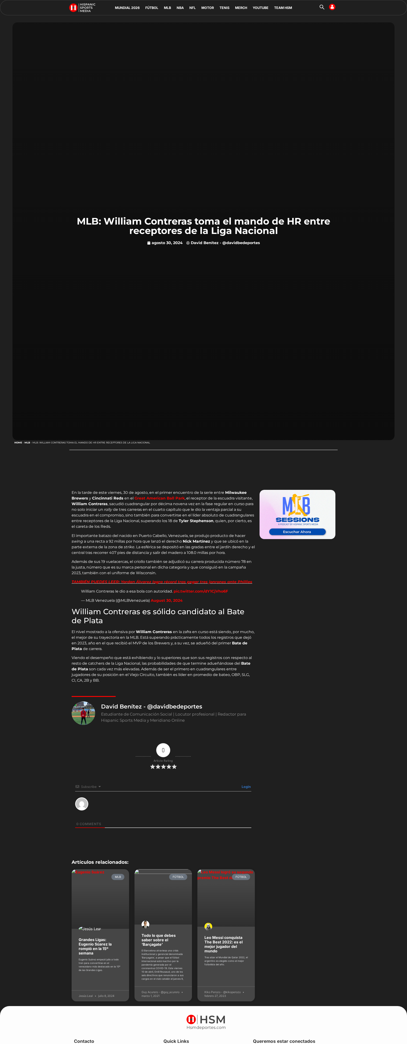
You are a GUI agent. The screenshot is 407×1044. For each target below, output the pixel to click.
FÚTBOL (151, 8)
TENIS (224, 8)
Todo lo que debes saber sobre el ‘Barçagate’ (159, 940)
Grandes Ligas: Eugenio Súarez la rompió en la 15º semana (95, 946)
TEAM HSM (283, 8)
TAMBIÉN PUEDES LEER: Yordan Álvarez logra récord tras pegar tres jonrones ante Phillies (162, 582)
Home (18, 442)
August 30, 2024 (167, 600)
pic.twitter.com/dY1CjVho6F (201, 591)
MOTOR (207, 8)
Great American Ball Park (159, 498)
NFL (192, 8)
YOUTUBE (261, 8)
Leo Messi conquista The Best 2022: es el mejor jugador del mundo (223, 944)
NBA (180, 8)
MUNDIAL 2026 (127, 8)
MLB (167, 8)
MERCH (241, 8)
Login (246, 787)
